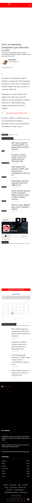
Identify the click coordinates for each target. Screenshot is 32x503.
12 (12, 307)
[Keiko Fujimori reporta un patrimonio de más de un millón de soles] (6, 183)
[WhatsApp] (10, 71)
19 (12, 310)
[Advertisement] (16, 24)
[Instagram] (12, 499)
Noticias (4, 201)
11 (8, 307)
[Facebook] (12, 1)
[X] (16, 1)
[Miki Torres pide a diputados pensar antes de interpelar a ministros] (6, 207)
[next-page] (5, 214)
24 (3, 313)
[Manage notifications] (28, 499)
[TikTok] (16, 499)
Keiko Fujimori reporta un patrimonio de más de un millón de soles (20, 183)
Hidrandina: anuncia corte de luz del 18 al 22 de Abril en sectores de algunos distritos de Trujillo (16, 438)
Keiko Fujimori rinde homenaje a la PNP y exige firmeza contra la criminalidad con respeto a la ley (21, 171)
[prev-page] (3, 214)
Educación (11, 134)
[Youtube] (19, 1)
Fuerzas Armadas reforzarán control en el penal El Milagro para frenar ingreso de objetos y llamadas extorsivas (21, 195)
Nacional (4, 177)
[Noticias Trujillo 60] (16, 4)
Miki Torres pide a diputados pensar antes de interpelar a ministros (21, 207)
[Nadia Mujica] (4, 62)
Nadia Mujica (12, 59)
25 (8, 313)
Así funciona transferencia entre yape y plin (15, 451)
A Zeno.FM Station (6, 239)
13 (16, 307)
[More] (14, 71)
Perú (16, 134)
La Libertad (5, 434)
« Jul (15, 319)
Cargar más (15, 380)
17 (3, 310)
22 (24, 310)
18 (8, 310)
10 (3, 307)
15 (24, 307)
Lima (3, 150)
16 (28, 307)
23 (28, 310)
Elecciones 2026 (5, 162)
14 (20, 307)
